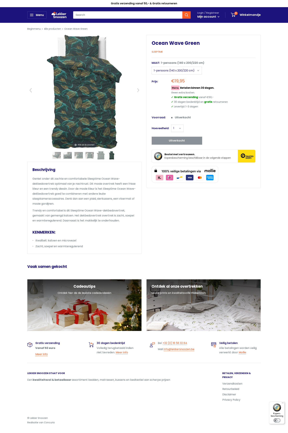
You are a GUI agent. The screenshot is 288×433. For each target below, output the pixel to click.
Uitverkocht (177, 141)
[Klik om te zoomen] (84, 92)
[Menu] (283, 404)
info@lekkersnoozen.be (179, 349)
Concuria (49, 422)
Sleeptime (157, 51)
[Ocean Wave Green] (57, 155)
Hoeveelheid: (160, 128)
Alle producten (52, 28)
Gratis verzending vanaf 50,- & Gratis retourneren (144, 3)
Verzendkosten (232, 384)
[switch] (277, 420)
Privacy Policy (231, 400)
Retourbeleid (230, 389)
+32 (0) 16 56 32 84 (174, 343)
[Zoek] (186, 15)
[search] (127, 15)
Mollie (242, 352)
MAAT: (178, 63)
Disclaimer (229, 394)
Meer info (41, 354)
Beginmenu (34, 28)
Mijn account (207, 17)
